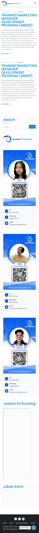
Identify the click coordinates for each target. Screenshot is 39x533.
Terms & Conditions (22, 523)
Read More (5, 53)
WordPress (13, 529)
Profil (11, 523)
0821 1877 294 (13, 296)
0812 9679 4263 (14, 380)
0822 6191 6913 (14, 212)
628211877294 (13, 302)
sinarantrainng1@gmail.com (18, 224)
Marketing (20, 11)
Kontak (33, 523)
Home (5, 523)
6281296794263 (14, 386)
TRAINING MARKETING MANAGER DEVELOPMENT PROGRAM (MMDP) (19, 20)
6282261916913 (14, 218)
